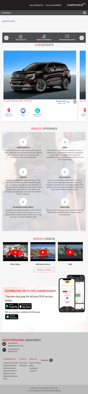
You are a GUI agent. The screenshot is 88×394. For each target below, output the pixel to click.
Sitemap (58, 390)
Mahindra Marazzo (9, 368)
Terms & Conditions (34, 390)
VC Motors (6, 13)
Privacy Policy (44, 390)
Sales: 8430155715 (36, 5)
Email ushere (23, 115)
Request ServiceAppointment (37, 115)
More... (5, 379)
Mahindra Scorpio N (10, 371)
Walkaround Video (67, 40)
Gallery (31, 365)
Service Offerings (44, 40)
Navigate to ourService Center (8, 115)
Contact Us (33, 371)
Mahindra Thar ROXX (10, 363)
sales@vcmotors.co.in (15, 346)
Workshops (23, 365)
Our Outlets (20, 40)
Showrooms (23, 363)
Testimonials (33, 368)
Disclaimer (52, 390)
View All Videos (44, 270)
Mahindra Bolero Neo (10, 376)
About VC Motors (35, 363)
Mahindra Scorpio (9, 373)
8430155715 (12, 351)
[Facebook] (51, 360)
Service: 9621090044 (53, 5)
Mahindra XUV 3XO (10, 365)
